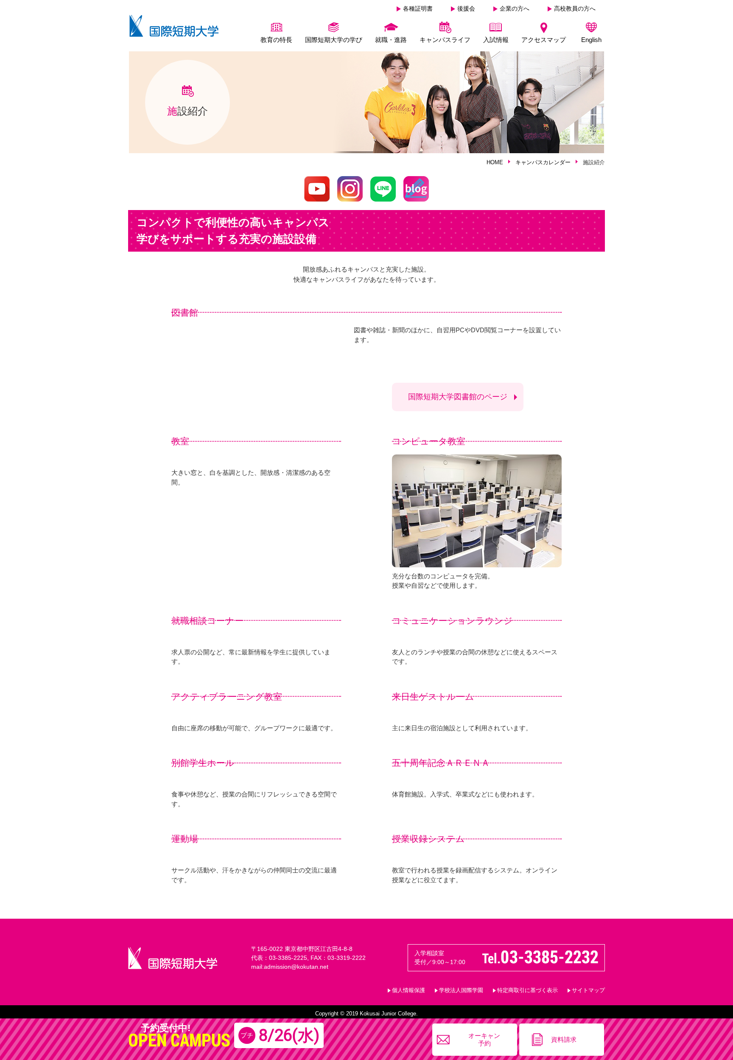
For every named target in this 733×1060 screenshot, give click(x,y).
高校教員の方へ (575, 8)
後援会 (466, 8)
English (591, 39)
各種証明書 (418, 8)
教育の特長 (276, 39)
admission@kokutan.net (296, 966)
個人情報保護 (408, 990)
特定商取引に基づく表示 (527, 990)
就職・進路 (391, 39)
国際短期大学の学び (333, 39)
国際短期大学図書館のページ (457, 397)
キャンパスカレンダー (543, 162)
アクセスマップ (543, 39)
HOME (495, 162)
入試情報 (496, 39)
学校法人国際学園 (461, 990)
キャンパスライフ (445, 39)
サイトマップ (588, 990)
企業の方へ (514, 8)
